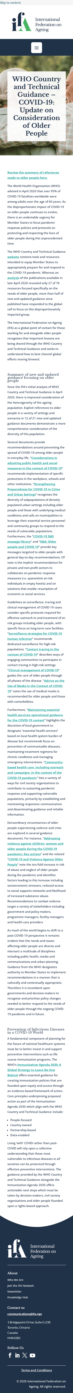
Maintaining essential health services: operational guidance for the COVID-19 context (35, 715)
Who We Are (15, 1280)
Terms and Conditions (36, 1370)
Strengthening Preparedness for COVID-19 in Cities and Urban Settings (33, 489)
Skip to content (10, 2)
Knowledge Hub (17, 1297)
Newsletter (14, 1291)
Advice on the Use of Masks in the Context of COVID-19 (35, 686)
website (13, 257)
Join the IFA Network (20, 1285)
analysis (13, 278)
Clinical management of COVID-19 (33, 670)
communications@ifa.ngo (24, 1314)
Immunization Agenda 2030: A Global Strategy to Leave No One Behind (34, 1070)
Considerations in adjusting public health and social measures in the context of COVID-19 (34, 463)
